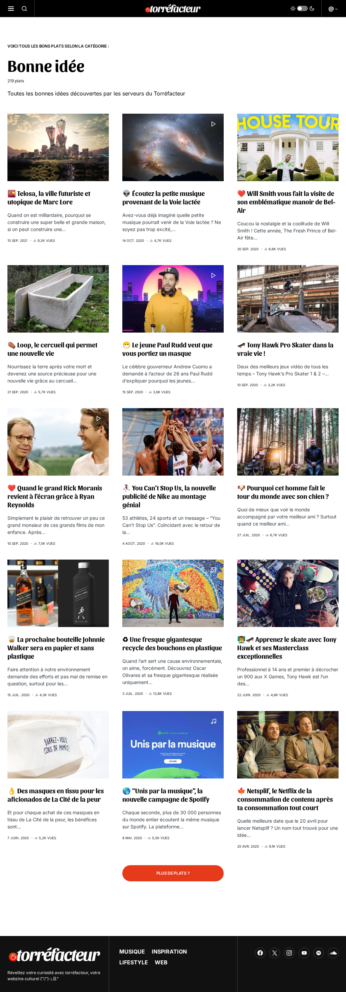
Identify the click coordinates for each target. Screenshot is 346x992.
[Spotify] (318, 953)
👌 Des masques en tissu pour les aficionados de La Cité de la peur (55, 795)
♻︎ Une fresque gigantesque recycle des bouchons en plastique (172, 643)
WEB (161, 962)
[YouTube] (304, 953)
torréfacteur (76, 972)
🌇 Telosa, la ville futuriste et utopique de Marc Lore (48, 197)
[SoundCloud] (333, 953)
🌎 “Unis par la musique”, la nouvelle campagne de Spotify (165, 795)
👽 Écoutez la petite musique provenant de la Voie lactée (163, 197)
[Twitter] (274, 953)
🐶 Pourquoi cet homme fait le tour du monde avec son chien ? (283, 492)
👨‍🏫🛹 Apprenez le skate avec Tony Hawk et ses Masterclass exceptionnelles (287, 647)
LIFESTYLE (133, 962)
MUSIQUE (132, 951)
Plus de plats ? (173, 873)
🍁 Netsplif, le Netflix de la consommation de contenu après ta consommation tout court (285, 799)
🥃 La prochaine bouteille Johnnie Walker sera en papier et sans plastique (56, 647)
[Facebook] (260, 953)
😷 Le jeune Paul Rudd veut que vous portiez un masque (167, 349)
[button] (11, 8)
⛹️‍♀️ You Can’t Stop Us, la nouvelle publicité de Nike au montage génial (169, 496)
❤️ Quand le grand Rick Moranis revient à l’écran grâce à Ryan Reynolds (54, 496)
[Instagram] (289, 953)
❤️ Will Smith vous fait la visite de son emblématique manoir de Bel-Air (286, 201)
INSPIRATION (169, 951)
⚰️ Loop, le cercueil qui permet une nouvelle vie (52, 349)
